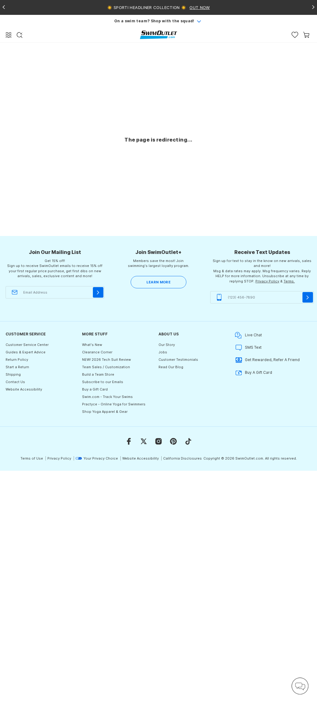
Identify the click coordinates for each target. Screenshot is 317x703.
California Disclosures (182, 458)
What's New (92, 345)
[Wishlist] (295, 35)
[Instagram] (158, 441)
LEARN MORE (158, 282)
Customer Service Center (27, 345)
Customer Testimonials (178, 359)
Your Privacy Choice (101, 458)
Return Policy (17, 359)
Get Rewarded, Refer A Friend (272, 359)
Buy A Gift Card (258, 372)
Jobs (162, 352)
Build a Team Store (98, 374)
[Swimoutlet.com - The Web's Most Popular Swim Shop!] (158, 34)
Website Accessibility (24, 389)
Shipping (13, 374)
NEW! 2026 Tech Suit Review (106, 359)
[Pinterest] (173, 441)
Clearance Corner (97, 352)
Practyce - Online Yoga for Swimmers (113, 404)
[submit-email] (98, 292)
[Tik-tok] (188, 441)
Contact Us (15, 382)
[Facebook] (128, 441)
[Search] (19, 35)
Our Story (166, 345)
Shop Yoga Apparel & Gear (105, 411)
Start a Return (17, 367)
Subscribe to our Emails (102, 382)
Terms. (289, 281)
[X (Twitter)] (143, 441)
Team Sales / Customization (106, 367)
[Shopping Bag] (306, 35)
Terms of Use (31, 458)
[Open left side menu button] (8, 35)
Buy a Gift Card (95, 389)
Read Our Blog (170, 367)
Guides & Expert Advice (26, 352)
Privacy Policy (267, 281)
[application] (300, 686)
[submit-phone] (307, 297)
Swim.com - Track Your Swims (107, 397)
